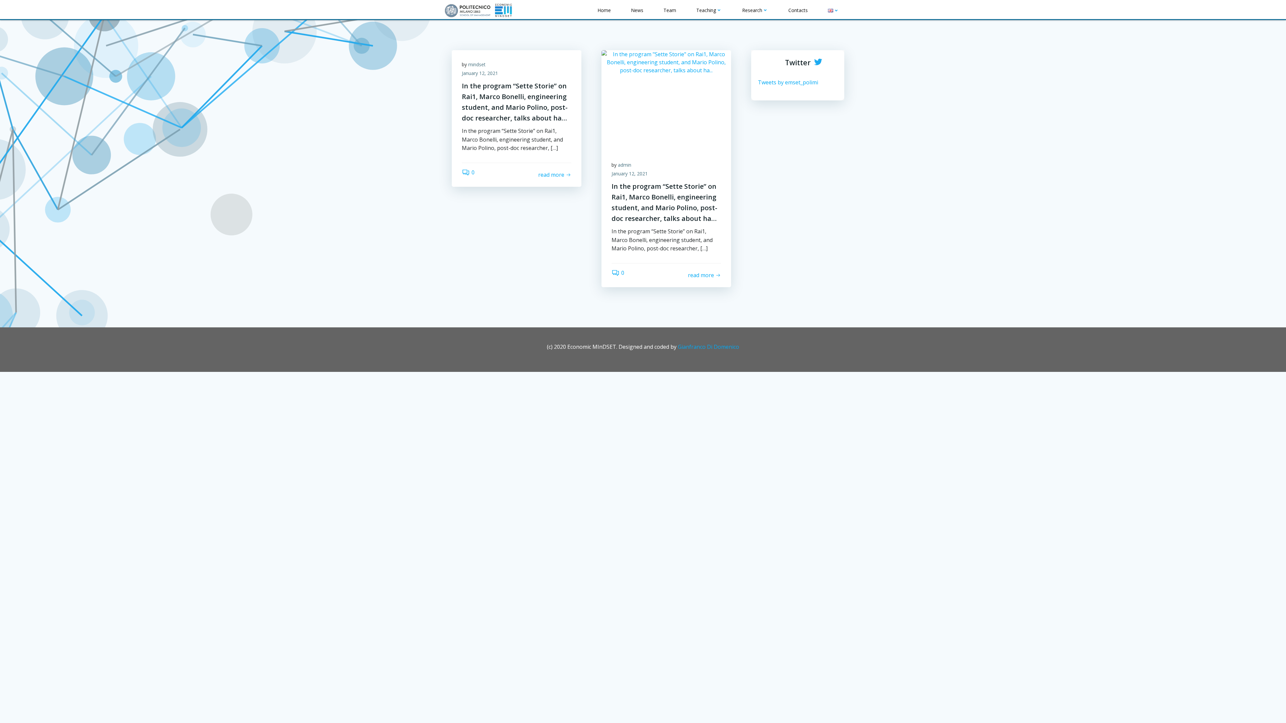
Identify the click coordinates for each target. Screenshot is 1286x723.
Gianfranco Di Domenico (708, 346)
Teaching (706, 10)
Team (669, 10)
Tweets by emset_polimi (788, 82)
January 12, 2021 (480, 73)
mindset (477, 64)
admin (624, 165)
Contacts (798, 10)
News (637, 10)
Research (752, 10)
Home (604, 10)
